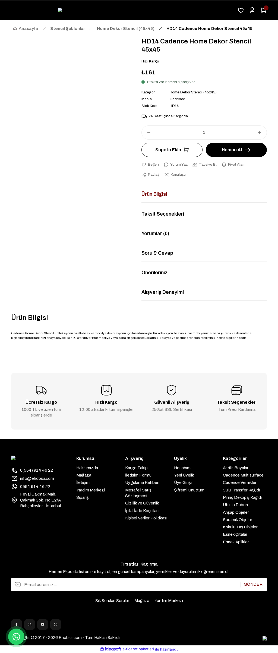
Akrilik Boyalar (235, 468)
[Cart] (263, 10)
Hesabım (182, 468)
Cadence (177, 99)
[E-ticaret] (138, 649)
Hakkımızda (87, 468)
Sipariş (82, 497)
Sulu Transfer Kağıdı (241, 490)
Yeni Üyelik (184, 475)
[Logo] (122, 10)
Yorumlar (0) (155, 233)
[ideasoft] (110, 649)
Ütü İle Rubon (235, 505)
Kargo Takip (136, 468)
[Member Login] (252, 10)
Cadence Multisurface (243, 475)
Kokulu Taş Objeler (240, 527)
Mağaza (83, 475)
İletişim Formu (138, 475)
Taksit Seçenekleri (162, 214)
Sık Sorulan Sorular (112, 600)
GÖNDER (253, 584)
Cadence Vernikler (240, 482)
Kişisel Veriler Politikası (146, 518)
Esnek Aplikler (236, 542)
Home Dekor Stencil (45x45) (193, 92)
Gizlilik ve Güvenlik (142, 503)
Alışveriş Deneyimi (162, 292)
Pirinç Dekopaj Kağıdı (242, 497)
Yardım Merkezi (90, 490)
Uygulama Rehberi (142, 482)
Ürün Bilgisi (154, 194)
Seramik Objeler (237, 520)
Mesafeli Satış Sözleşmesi (138, 493)
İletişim (83, 482)
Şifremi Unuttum (189, 490)
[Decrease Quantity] (146, 132)
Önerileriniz (154, 272)
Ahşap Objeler (236, 512)
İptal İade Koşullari (142, 511)
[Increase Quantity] (262, 132)
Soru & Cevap (157, 253)
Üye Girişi (183, 482)
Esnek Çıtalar (235, 534)
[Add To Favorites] (150, 164)
